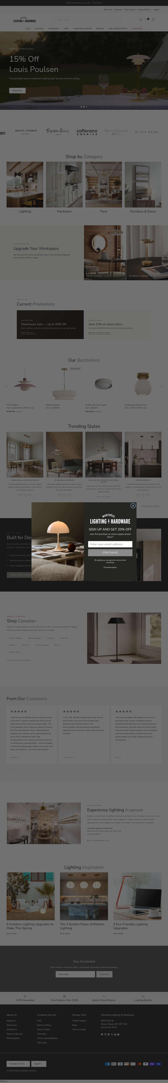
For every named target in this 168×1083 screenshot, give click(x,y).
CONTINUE (110, 552)
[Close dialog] (133, 505)
